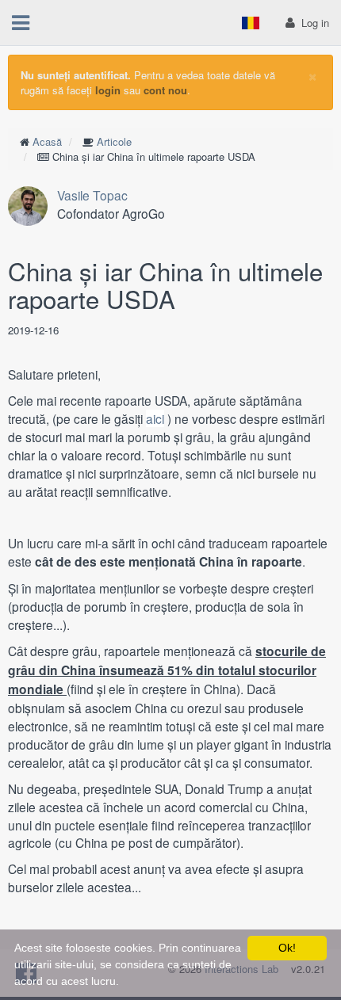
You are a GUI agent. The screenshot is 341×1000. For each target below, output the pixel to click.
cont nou (165, 89)
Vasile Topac (92, 195)
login (108, 89)
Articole (114, 141)
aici (155, 418)
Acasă (47, 141)
